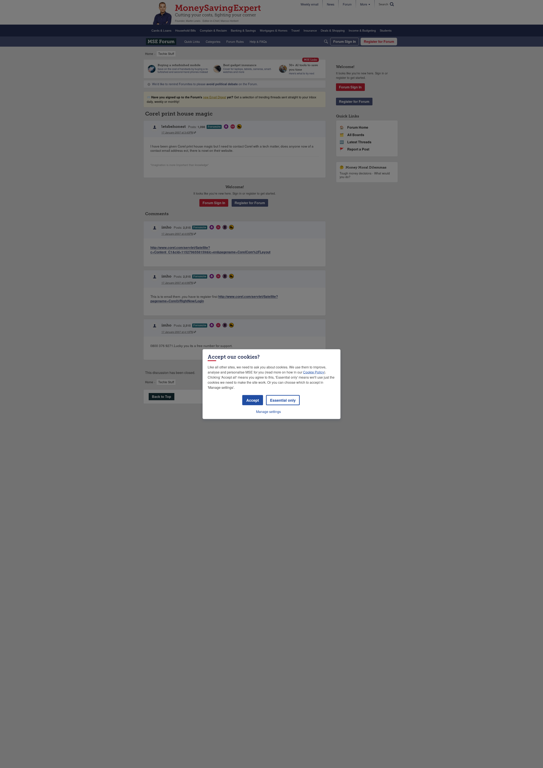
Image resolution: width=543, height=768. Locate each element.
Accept (252, 400)
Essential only (283, 400)
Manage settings (268, 411)
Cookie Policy (313, 371)
